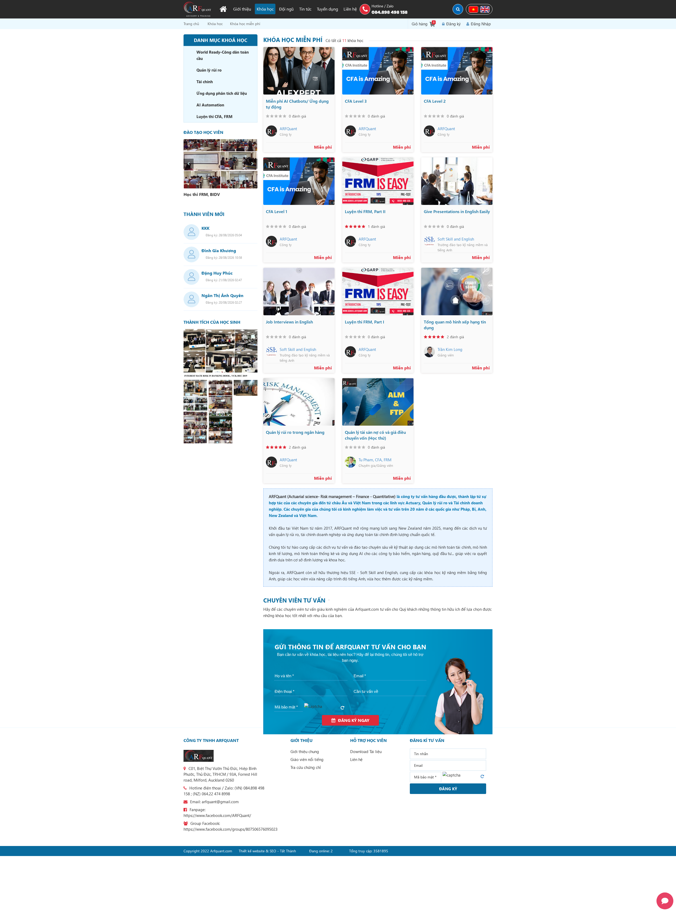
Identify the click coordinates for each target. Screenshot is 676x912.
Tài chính (204, 81)
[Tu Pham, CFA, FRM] (350, 462)
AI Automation (210, 104)
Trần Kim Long (450, 349)
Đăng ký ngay (353, 720)
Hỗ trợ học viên (368, 740)
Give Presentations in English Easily (457, 211)
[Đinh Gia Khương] (191, 254)
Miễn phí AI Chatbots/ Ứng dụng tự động (297, 104)
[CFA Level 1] (299, 181)
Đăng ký (453, 23)
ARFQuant (288, 128)
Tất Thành (288, 850)
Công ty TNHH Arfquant (211, 740)
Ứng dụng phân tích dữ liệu (221, 93)
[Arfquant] (197, 9)
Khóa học (265, 9)
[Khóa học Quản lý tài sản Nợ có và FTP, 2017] (245, 388)
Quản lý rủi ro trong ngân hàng (295, 432)
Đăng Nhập (481, 23)
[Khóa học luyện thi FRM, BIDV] (195, 419)
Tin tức (305, 9)
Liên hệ (350, 9)
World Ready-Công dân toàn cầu (222, 55)
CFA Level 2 (435, 101)
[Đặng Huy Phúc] (191, 277)
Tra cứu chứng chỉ (305, 767)
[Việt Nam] (473, 9)
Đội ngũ (286, 9)
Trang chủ (191, 23)
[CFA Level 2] (456, 71)
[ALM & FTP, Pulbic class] (220, 388)
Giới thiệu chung (304, 751)
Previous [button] (189, 164)
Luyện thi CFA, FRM (214, 116)
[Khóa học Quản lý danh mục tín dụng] (195, 435)
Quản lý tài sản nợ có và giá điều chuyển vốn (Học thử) (375, 435)
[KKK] (191, 232)
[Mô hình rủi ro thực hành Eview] (220, 435)
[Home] (223, 9)
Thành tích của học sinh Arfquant (212, 322)
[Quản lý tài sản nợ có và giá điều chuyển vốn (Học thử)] (378, 402)
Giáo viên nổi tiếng (306, 759)
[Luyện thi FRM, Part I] (378, 291)
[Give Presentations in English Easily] (456, 181)
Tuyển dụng (327, 9)
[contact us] (199, 756)
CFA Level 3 (356, 101)
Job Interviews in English (289, 322)
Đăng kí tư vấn (427, 740)
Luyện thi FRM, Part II (365, 211)
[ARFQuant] (271, 131)
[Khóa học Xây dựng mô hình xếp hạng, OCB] (220, 419)
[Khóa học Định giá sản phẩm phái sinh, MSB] (220, 404)
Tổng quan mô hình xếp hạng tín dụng (455, 324)
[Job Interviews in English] (299, 291)
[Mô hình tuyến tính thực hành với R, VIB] (195, 388)
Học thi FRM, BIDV (202, 194)
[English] (485, 9)
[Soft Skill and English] (429, 241)
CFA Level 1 (276, 211)
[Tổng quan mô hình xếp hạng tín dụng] (456, 291)
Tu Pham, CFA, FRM (375, 459)
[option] (220, 169)
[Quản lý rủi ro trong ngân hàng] (299, 402)
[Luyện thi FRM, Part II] (378, 181)
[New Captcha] (344, 708)
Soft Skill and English (456, 239)
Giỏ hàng (423, 23)
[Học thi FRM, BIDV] (220, 164)
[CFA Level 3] (378, 71)
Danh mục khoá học (220, 40)
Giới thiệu (242, 9)
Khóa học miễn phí (245, 23)
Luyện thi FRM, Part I (364, 322)
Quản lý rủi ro (209, 70)
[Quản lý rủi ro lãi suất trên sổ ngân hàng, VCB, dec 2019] (220, 354)
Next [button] (252, 164)
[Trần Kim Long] (429, 351)
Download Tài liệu (366, 751)
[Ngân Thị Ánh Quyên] (191, 299)
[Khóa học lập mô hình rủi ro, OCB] (195, 404)
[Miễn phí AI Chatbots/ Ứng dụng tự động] (299, 71)
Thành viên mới (204, 214)
